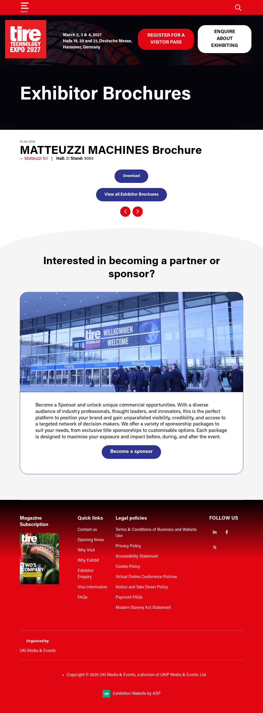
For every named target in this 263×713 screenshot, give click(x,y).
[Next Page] (138, 211)
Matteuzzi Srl (36, 159)
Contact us (87, 530)
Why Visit (86, 550)
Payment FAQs (129, 598)
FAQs (83, 598)
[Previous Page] (125, 211)
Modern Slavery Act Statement (143, 608)
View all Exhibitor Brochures (131, 195)
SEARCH (238, 7)
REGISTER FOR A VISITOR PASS (166, 39)
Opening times (91, 540)
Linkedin (214, 532)
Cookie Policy (128, 567)
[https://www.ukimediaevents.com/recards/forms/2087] (39, 583)
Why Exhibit (88, 561)
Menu (24, 12)
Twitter (214, 547)
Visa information (92, 587)
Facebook (226, 532)
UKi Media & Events (38, 651)
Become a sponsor (131, 451)
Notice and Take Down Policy (142, 587)
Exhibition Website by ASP (137, 694)
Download (131, 176)
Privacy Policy (128, 546)
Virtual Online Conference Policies (146, 577)
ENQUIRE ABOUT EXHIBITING (224, 39)
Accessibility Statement (137, 556)
